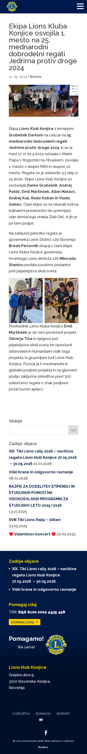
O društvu (21, 713)
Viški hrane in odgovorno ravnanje (41, 472)
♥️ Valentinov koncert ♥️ (32, 534)
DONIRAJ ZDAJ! (22, 622)
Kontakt (63, 713)
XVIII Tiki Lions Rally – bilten (35, 520)
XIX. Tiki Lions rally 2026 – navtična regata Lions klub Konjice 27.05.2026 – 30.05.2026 (43, 457)
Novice (35, 77)
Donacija (43, 713)
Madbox (43, 747)
